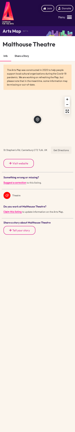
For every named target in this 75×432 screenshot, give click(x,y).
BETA (25, 31)
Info (5, 55)
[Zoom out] (67, 104)
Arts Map (12, 31)
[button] (65, 17)
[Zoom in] (67, 99)
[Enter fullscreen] (67, 111)
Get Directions (61, 150)
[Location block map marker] (37, 119)
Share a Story (22, 55)
